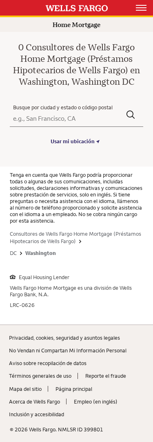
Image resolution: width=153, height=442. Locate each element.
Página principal (73, 389)
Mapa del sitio (25, 389)
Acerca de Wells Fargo (34, 401)
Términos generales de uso (40, 376)
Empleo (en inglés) (96, 401)
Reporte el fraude (105, 376)
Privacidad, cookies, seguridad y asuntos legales (64, 338)
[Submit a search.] (130, 115)
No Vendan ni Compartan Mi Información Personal (67, 350)
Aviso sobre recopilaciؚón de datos (47, 363)
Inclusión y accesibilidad (36, 414)
